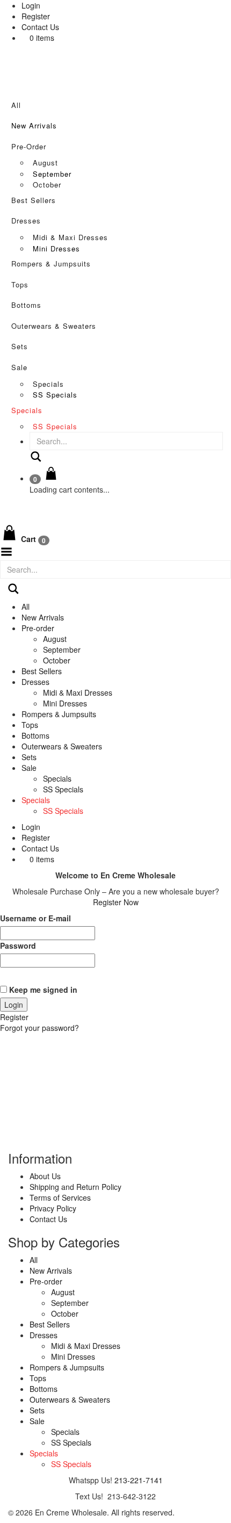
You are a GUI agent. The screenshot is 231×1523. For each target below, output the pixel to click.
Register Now (116, 902)
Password (18, 945)
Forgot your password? (39, 1027)
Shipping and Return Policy (75, 1186)
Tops (19, 284)
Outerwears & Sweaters (53, 326)
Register (35, 16)
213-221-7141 (138, 1480)
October (47, 184)
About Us (45, 1176)
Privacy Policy (53, 1208)
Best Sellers (33, 200)
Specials (48, 384)
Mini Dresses (56, 248)
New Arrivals (34, 125)
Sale (19, 367)
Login (30, 5)
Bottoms (26, 305)
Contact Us (40, 26)
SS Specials (55, 394)
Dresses (26, 220)
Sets (19, 346)
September (52, 174)
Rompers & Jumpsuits (51, 263)
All (16, 105)
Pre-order (28, 146)
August (45, 162)
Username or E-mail (35, 918)
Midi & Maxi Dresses (70, 237)
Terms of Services (60, 1197)
